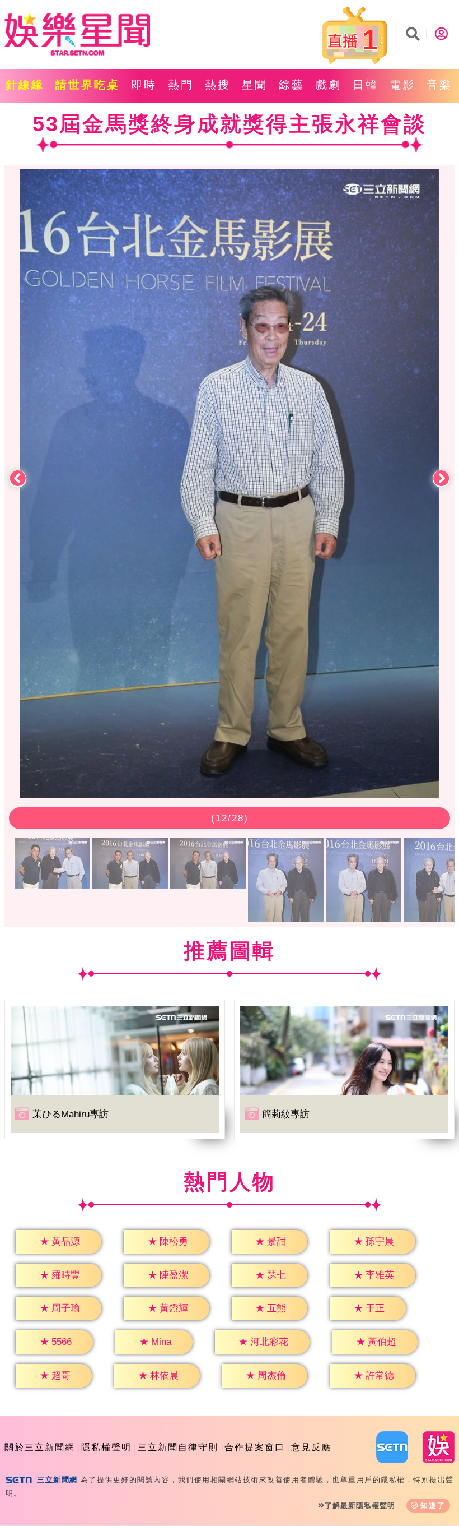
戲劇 (328, 84)
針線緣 (25, 84)
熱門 (181, 84)
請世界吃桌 (87, 84)
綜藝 (292, 84)
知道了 (433, 1505)
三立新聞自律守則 (178, 1447)
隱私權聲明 (106, 1447)
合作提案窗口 (254, 1447)
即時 (144, 84)
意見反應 (311, 1447)
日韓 (365, 84)
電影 (402, 84)
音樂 (439, 84)
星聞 (255, 84)
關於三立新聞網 (39, 1447)
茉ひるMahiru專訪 (70, 1114)
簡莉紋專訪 (286, 1114)
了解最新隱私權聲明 (360, 1505)
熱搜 (218, 84)
